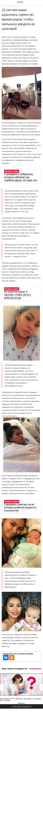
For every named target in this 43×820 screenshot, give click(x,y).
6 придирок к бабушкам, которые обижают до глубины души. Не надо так (20, 177)
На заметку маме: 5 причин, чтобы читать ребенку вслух (17, 294)
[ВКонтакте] (5, 657)
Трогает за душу (11, 6)
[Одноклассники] (11, 657)
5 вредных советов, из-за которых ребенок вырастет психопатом (20, 507)
